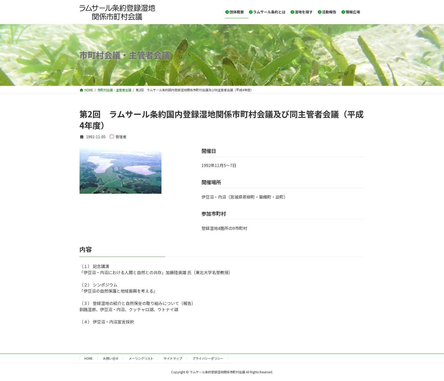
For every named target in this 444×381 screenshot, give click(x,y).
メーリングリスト (141, 358)
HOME (88, 358)
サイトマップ (173, 358)
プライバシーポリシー (207, 358)
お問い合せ (110, 358)
